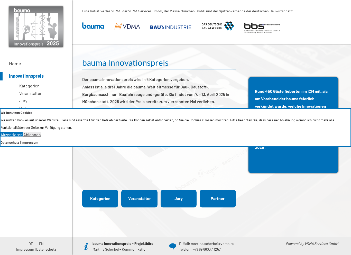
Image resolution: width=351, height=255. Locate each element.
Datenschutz (10, 142)
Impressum (30, 142)
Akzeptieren (12, 134)
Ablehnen (32, 134)
